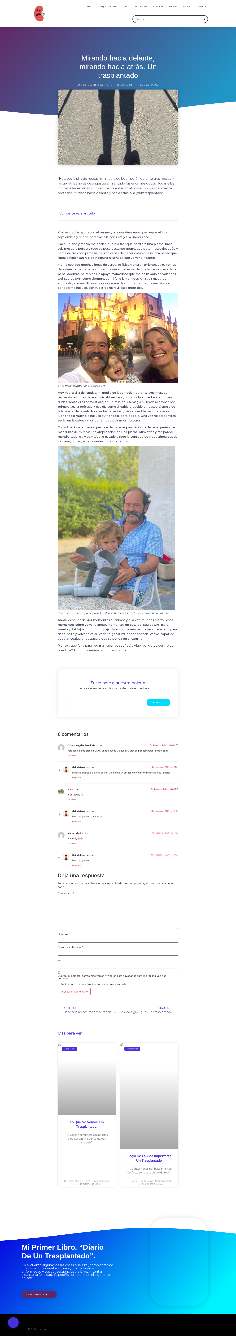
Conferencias (140, 6)
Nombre (64, 934)
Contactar (201, 6)
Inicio (89, 6)
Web (60, 960)
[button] (13, 1322)
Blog (125, 6)
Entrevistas (158, 6)
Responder (71, 755)
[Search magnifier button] (204, 19)
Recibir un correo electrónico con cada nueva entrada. (94, 984)
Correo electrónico (70, 947)
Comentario (66, 893)
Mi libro (187, 6)
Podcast (173, 6)
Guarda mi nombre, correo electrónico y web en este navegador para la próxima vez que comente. (112, 977)
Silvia (70, 789)
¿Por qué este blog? (107, 6)
